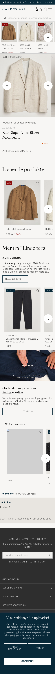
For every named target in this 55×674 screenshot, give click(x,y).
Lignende (24, 169)
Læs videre (28, 637)
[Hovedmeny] (50, 9)
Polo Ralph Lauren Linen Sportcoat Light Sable (18, 229)
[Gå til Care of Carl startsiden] (14, 9)
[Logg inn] (37, 9)
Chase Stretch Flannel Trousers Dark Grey (21, 338)
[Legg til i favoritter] (37, 183)
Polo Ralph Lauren (8, 45)
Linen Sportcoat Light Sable (7, 48)
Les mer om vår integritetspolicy (27, 562)
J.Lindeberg (8, 128)
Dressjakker (15, 57)
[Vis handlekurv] (45, 9)
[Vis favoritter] (40, 9)
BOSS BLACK (25, 45)
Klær (4, 57)
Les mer (26, 411)
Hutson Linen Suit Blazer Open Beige (26, 48)
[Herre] (25, 451)
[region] (27, 511)
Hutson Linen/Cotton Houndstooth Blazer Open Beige (45, 48)
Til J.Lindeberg (13, 279)
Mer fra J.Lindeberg (23, 248)
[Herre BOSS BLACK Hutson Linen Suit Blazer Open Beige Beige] (26, 32)
